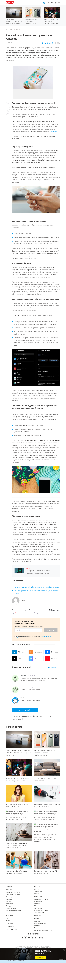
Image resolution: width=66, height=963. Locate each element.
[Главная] (6, 29)
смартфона (53, 131)
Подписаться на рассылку (33, 942)
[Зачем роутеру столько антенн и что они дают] (47, 767)
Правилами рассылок (47, 636)
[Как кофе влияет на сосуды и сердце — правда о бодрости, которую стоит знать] (19, 832)
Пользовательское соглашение (43, 928)
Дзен (19, 658)
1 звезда (43, 43)
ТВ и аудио (9, 906)
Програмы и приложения (41, 910)
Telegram (21, 652)
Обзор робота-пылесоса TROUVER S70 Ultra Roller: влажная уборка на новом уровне (14, 23)
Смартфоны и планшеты (13, 892)
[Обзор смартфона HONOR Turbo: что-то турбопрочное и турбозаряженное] (47, 739)
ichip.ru (36, 919)
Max (35, 658)
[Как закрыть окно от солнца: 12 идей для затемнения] (47, 860)
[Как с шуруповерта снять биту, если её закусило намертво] (47, 793)
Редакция (37, 925)
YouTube (53, 658)
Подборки (38, 897)
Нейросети (10, 923)
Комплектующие (10, 897)
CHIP (24, 600)
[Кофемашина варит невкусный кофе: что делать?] (19, 793)
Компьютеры (38, 901)
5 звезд (52, 43)
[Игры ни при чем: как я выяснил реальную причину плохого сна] (19, 767)
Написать (54, 667)
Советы (28, 568)
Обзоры (9, 890)
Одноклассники (38, 652)
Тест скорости (11, 929)
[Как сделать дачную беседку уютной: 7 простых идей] (19, 812)
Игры (7, 918)
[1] (13, 613)
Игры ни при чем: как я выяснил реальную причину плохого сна (51, 21)
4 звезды (50, 43)
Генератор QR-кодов (40, 923)
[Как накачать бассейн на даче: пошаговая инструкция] (19, 860)
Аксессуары (9, 903)
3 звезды (47, 43)
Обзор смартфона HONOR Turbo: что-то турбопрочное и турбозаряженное (32, 22)
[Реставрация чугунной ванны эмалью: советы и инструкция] (47, 812)
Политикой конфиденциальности (25, 638)
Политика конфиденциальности (43, 930)
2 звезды (45, 43)
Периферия (9, 899)
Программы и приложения (13, 910)
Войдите (15, 716)
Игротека (9, 915)
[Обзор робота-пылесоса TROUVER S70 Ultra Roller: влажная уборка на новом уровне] (19, 739)
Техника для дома (11, 908)
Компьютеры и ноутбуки (13, 894)
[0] (37, 613)
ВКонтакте (54, 652)
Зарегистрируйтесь (30, 716)
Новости (9, 887)
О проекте (37, 921)
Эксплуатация (38, 891)
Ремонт (36, 893)
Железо (8, 920)
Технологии (10, 926)
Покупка (36, 889)
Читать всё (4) (26, 710)
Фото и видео (9, 901)
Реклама (37, 915)
